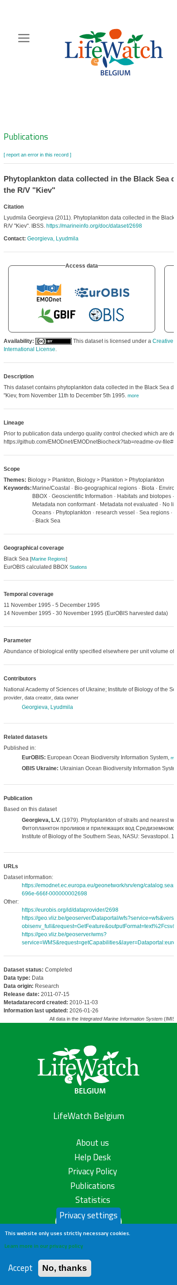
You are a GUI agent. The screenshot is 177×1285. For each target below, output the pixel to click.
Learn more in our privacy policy (44, 1245)
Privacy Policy (92, 1171)
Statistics (92, 1199)
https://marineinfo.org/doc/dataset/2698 (94, 226)
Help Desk (92, 1157)
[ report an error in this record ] (37, 154)
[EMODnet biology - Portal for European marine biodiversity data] (49, 292)
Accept (20, 1268)
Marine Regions (48, 559)
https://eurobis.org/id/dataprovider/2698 (70, 910)
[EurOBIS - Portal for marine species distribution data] (102, 292)
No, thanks (64, 1268)
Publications (26, 136)
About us (92, 1142)
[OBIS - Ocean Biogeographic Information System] (107, 315)
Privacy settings (88, 1215)
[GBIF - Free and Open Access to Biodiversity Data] (57, 315)
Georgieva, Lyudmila (53, 238)
